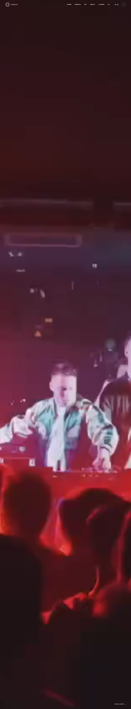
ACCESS (101, 4)
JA (115, 4)
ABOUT (92, 4)
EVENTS (78, 4)
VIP (85, 4)
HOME (69, 4)
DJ (109, 4)
